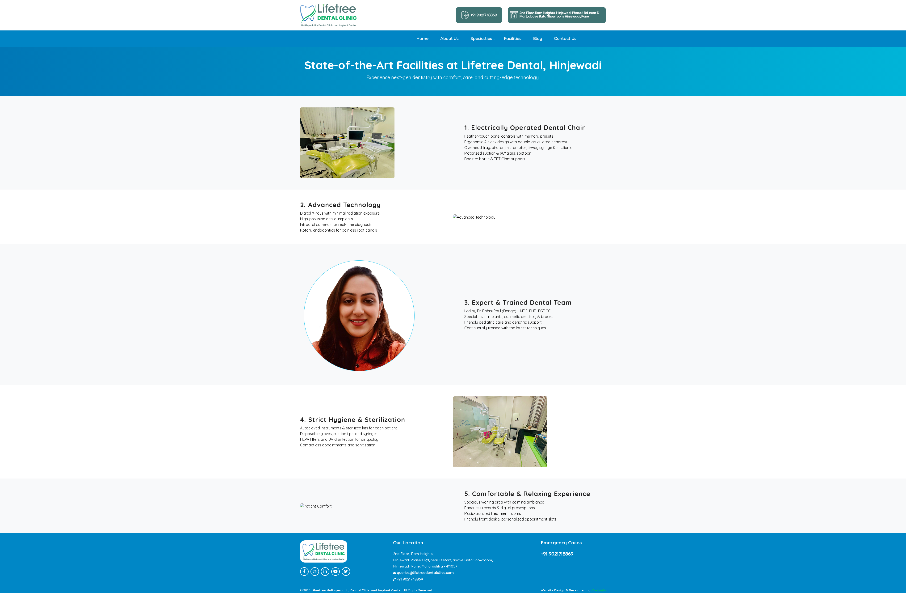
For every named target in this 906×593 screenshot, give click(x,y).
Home (422, 39)
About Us (449, 39)
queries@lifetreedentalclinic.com (425, 573)
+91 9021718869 (557, 554)
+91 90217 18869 (484, 15)
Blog (537, 39)
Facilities (512, 39)
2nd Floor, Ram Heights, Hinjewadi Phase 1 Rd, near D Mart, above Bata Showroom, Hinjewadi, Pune (559, 14)
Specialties (481, 39)
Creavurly (598, 590)
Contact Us (565, 39)
